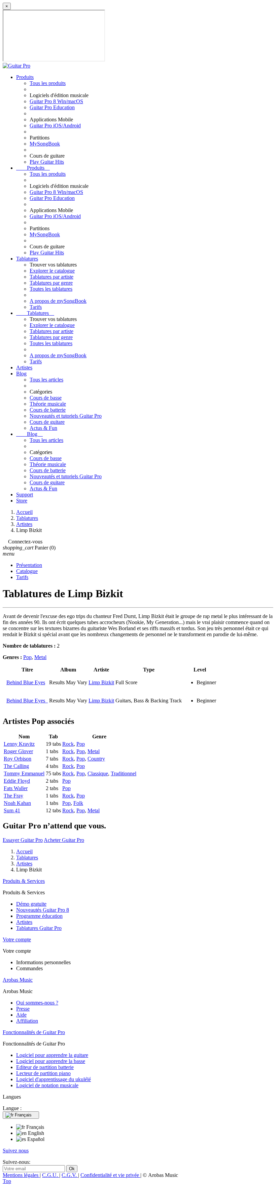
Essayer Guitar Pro (23, 840)
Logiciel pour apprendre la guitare (52, 1055)
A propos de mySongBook (58, 301)
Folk (78, 803)
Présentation (29, 565)
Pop (27, 657)
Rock (68, 744)
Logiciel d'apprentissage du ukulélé (53, 1079)
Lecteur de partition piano (43, 1073)
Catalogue (27, 571)
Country (96, 759)
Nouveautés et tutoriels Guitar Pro (66, 416)
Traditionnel (123, 773)
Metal (40, 657)
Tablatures (27, 258)
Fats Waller (16, 788)
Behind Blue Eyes (25, 682)
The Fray (13, 796)
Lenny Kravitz (19, 744)
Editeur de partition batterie (45, 1067)
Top (7, 1181)
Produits (25, 77)
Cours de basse (46, 398)
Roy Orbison (17, 759)
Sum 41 (12, 810)
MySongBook (45, 144)
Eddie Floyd (17, 781)
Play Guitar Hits (47, 162)
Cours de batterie (48, 410)
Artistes (24, 367)
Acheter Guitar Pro (64, 840)
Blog (21, 373)
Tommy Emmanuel (24, 773)
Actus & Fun (43, 428)
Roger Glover (18, 751)
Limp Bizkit (101, 682)
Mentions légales (21, 1175)
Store (21, 500)
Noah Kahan (17, 803)
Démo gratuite (31, 904)
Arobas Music (18, 980)
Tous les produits (48, 83)
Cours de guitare (47, 422)
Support (24, 494)
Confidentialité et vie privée (110, 1175)
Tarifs (36, 307)
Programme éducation (39, 916)
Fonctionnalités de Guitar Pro (34, 1032)
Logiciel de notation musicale (47, 1085)
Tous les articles (46, 379)
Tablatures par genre (51, 283)
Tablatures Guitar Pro (39, 928)
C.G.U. (50, 1175)
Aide (21, 1015)
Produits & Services (24, 881)
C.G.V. (70, 1175)
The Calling (16, 766)
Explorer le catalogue (52, 271)
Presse (23, 1009)
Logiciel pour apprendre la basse (50, 1061)
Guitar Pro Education (52, 107)
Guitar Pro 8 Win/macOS (56, 101)
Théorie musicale (48, 404)
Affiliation (27, 1021)
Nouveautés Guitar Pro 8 (42, 910)
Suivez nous (16, 1150)
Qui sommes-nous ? (37, 1003)
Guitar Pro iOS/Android (55, 125)
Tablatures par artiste (51, 277)
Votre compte (17, 939)
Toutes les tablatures (51, 289)
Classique (98, 773)
